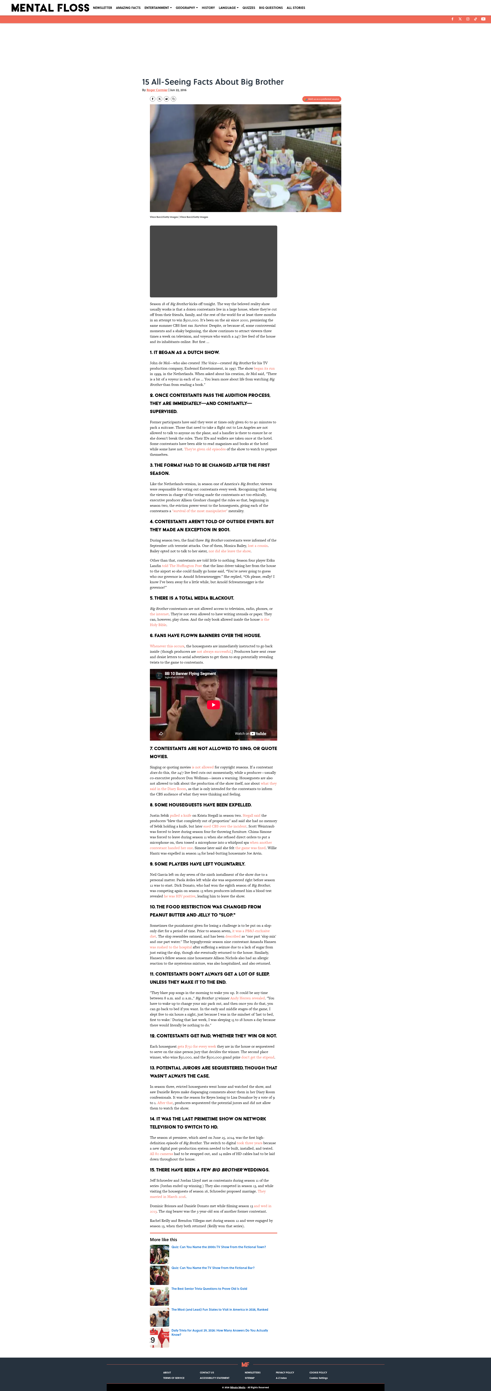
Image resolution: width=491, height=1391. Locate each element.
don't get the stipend (257, 1057)
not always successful (213, 651)
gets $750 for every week (197, 1046)
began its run (264, 368)
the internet (159, 614)
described (233, 936)
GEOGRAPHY (185, 7)
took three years (249, 1143)
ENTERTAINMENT (157, 7)
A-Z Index (281, 1378)
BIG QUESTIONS (271, 7)
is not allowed (203, 767)
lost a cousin (258, 545)
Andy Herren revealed (247, 998)
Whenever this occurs (167, 646)
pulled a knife (180, 815)
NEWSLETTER (102, 7)
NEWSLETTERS (252, 1372)
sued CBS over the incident (225, 826)
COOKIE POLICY (318, 1372)
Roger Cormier (157, 90)
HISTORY (208, 7)
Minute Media (237, 1387)
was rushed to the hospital (171, 947)
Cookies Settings (318, 1378)
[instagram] (467, 18)
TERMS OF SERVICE (173, 1378)
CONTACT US (207, 1372)
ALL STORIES (296, 7)
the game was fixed (250, 847)
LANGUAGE (227, 7)
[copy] (173, 99)
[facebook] (452, 18)
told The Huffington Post (182, 565)
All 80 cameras (161, 1153)
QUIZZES (249, 7)
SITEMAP (249, 1378)
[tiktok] (475, 18)
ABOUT (167, 1372)
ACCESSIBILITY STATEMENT (214, 1378)
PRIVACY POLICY (285, 1372)
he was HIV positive (179, 896)
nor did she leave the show (230, 551)
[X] (460, 18)
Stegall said (251, 815)
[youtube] (483, 18)
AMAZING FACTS (128, 7)
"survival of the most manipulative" (199, 510)
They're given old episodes (205, 449)
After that (165, 1102)
